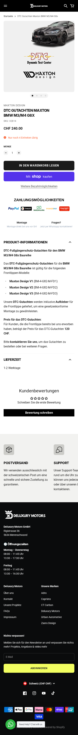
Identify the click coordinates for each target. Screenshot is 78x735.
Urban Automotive (51, 617)
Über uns (9, 593)
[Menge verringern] (6, 153)
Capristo (46, 599)
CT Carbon (47, 605)
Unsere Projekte (12, 605)
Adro (44, 593)
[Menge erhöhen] (19, 153)
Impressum (10, 617)
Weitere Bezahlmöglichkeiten (39, 186)
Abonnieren (39, 668)
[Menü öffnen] (5, 6)
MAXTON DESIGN (14, 105)
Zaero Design (48, 623)
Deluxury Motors (50, 611)
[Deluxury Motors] (39, 5)
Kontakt (8, 599)
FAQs (7, 611)
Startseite (8, 16)
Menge (7, 146)
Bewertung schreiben (39, 412)
